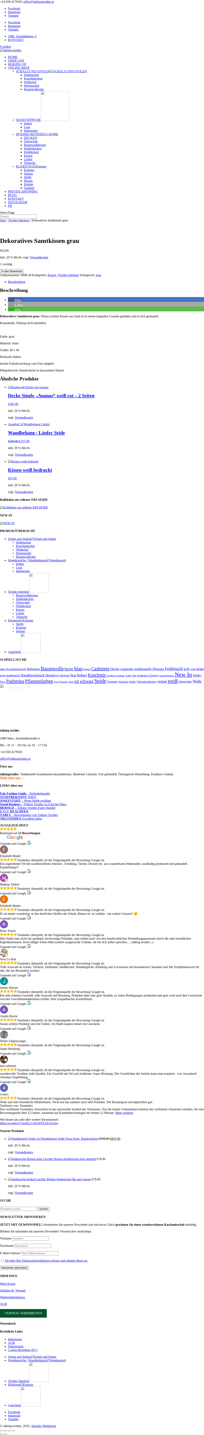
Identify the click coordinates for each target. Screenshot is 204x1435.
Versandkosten (39, 257)
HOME (13, 57)
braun (86, 669)
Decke (115, 669)
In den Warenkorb (12, 271)
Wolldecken (31, 152)
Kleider (28, 184)
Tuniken (29, 188)
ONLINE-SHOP (18, 67)
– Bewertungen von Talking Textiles (29, 815)
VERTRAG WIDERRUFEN (23, 1313)
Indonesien (31, 130)
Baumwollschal (33, 89)
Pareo (2, 681)
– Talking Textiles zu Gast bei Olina (33, 804)
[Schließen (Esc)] (13, 1430)
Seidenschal (31, 75)
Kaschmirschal (33, 78)
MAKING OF (17, 64)
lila (134, 675)
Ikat (73, 675)
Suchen (43, 1208)
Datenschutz (16, 1346)
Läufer (28, 159)
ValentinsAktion (146, 681)
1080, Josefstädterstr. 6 (22, 36)
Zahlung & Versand (13, 1290)
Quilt (56, 682)
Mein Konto (7, 1283)
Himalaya (52, 675)
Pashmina (15, 681)
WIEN (18, 797)
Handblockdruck (33, 675)
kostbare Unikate (116, 675)
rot (76, 681)
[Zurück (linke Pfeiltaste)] (1, 1434)
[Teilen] (9, 1430)
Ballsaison (33, 669)
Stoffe (27, 177)
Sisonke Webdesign (43, 1426)
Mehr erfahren (124, 1112)
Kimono (29, 170)
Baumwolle (52, 668)
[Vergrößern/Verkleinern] (1, 1430)
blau (78, 668)
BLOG (12, 195)
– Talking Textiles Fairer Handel (27, 808)
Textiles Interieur (18, 220)
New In (183, 674)
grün (2, 675)
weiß (173, 681)
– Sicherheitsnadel (25, 793)
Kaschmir (97, 674)
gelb (187, 669)
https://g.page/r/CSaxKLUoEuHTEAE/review (29, 1123)
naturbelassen (166, 675)
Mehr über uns (10, 777)
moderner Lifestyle (147, 675)
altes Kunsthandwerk (13, 669)
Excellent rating (21, 818)
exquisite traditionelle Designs (142, 669)
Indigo (82, 675)
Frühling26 (174, 668)
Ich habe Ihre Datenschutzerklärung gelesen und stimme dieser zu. (46, 1260)
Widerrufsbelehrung (12, 1297)
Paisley (197, 675)
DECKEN (30, 137)
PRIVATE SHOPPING (23, 191)
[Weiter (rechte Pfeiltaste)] (5, 1434)
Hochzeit (65, 675)
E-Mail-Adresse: (11, 1253)
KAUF (14, 811)
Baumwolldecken (35, 145)
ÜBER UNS (16, 60)
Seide (100, 681)
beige (69, 668)
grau (98, 275)
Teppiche (29, 163)
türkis (132, 681)
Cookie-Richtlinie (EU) (22, 1350)
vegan (162, 681)
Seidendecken (32, 148)
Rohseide (63, 682)
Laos (27, 127)
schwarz (86, 681)
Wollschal (30, 82)
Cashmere (100, 668)
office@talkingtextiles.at (15, 758)
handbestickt (13, 675)
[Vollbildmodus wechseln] (5, 1430)
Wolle (197, 681)
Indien (28, 123)
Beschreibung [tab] (16, 281)
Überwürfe (31, 141)
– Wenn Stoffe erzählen (25, 800)
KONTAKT (16, 40)
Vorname (5, 1238)
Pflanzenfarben (39, 681)
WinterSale (185, 681)
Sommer (112, 681)
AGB (3, 1304)
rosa (71, 681)
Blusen (28, 180)
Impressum (15, 1339)
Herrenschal (31, 85)
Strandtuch (123, 681)
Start (3, 220)
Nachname (7, 1245)
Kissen (28, 155)
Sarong (28, 173)
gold (193, 669)
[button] (15, 300)
